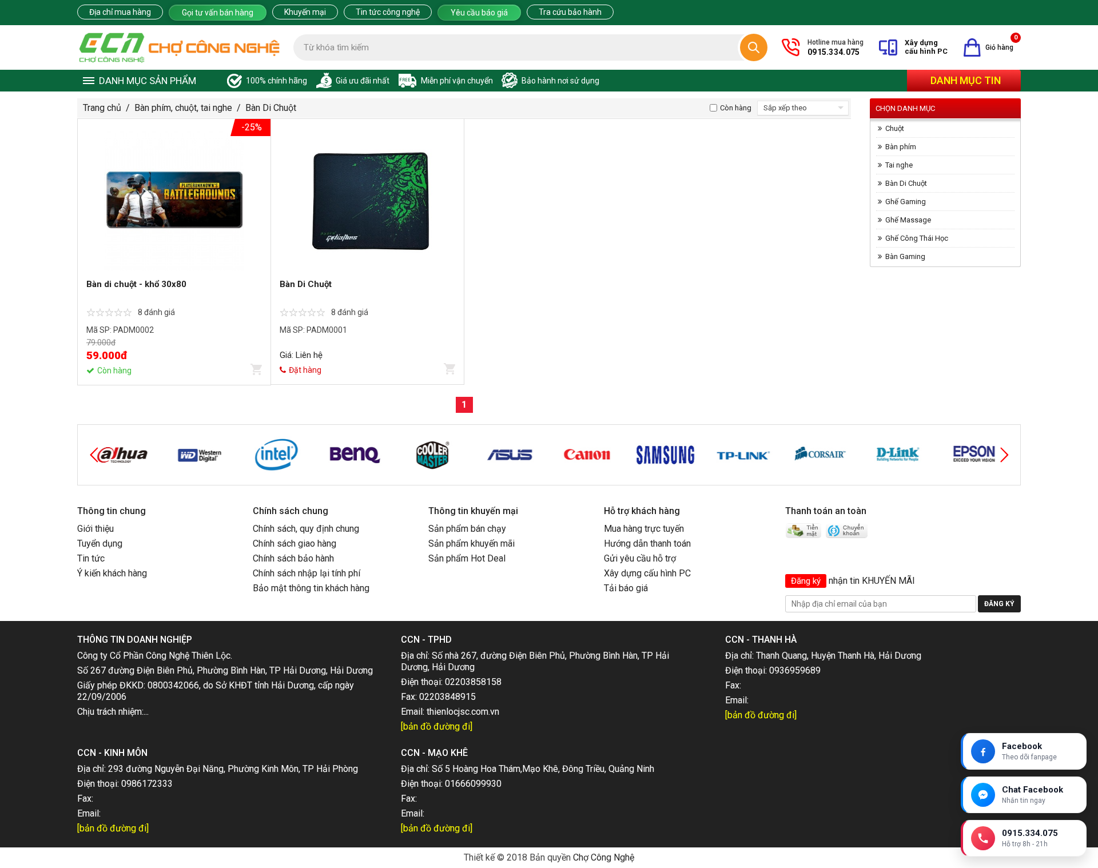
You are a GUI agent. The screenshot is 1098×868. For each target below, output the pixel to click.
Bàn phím (900, 146)
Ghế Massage (908, 220)
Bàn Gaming (905, 256)
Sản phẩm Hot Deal (467, 558)
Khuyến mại (305, 12)
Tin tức (91, 558)
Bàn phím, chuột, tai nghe (183, 107)
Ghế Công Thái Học (916, 238)
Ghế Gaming (905, 201)
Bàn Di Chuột (270, 107)
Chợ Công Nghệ (603, 857)
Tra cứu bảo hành (570, 12)
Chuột (894, 128)
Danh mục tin (965, 80)
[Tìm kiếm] (753, 47)
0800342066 (173, 685)
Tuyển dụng (99, 543)
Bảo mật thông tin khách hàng (311, 588)
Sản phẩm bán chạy (467, 528)
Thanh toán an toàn (825, 510)
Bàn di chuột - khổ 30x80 (136, 284)
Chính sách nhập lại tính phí (306, 573)
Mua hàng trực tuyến (644, 528)
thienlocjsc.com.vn (463, 711)
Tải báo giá (626, 588)
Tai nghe (899, 165)
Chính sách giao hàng (294, 543)
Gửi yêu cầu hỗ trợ (640, 558)
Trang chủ (102, 107)
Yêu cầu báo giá (479, 12)
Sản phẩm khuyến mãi (471, 543)
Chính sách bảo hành (293, 558)
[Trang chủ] (179, 47)
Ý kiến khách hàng (112, 573)
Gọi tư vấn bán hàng (217, 12)
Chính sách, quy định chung (306, 528)
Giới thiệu (95, 528)
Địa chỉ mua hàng (120, 12)
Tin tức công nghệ (388, 12)
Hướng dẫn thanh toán (647, 543)
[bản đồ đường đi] (436, 726)
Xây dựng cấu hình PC (647, 573)
